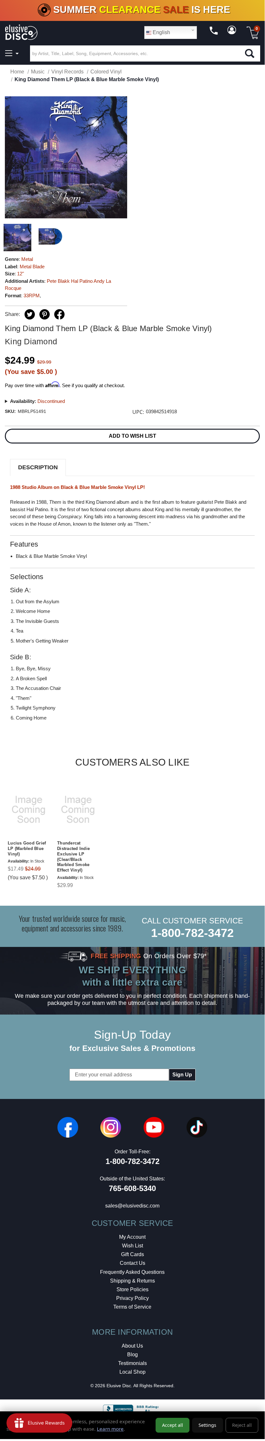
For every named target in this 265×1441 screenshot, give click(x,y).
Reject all (242, 1425)
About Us (132, 1346)
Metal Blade (32, 266)
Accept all (172, 1425)
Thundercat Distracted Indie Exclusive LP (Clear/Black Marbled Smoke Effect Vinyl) (73, 857)
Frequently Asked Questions (132, 1272)
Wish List (132, 1245)
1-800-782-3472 (192, 933)
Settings (207, 1425)
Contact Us (132, 1263)
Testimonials (132, 1363)
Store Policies (132, 1289)
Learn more (110, 1429)
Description (38, 467)
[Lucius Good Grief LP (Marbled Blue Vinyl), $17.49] (28, 809)
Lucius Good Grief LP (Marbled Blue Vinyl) (27, 848)
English (160, 32)
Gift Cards (132, 1254)
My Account (132, 1237)
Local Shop (132, 1372)
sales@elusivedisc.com (132, 1205)
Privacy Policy (132, 1298)
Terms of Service (132, 1307)
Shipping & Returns (132, 1281)
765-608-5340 (132, 1188)
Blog (132, 1354)
